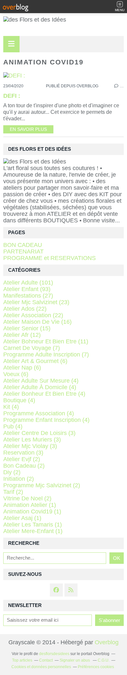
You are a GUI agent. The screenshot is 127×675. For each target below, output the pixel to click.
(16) (37, 322)
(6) (35, 361)
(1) (29, 505)
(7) (31, 348)
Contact (46, 660)
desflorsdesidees (54, 653)
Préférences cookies (96, 667)
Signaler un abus (75, 660)
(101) (28, 282)
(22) (25, 308)
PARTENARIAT (23, 251)
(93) (26, 289)
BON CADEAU (22, 245)
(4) (40, 380)
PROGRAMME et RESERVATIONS (49, 258)
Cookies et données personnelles (41, 667)
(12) (22, 335)
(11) (45, 341)
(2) (21, 459)
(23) (36, 302)
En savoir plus (28, 129)
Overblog (107, 642)
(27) (28, 295)
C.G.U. (103, 660)
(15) (26, 328)
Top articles (22, 660)
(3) (39, 433)
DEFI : (11, 96)
